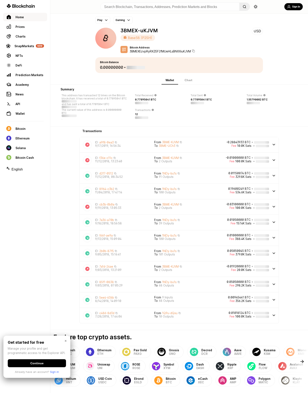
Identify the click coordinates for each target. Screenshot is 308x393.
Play (99, 20)
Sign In (296, 6)
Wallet (170, 80)
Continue (37, 363)
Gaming (120, 20)
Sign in (54, 371)
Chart (188, 80)
